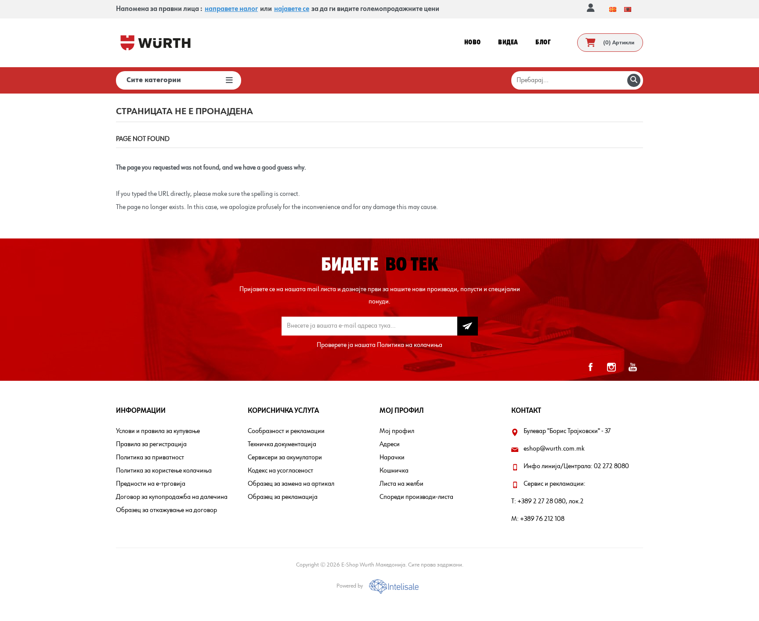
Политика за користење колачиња (164, 470)
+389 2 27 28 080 (541, 501)
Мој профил (397, 431)
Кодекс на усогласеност (280, 470)
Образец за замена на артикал (291, 483)
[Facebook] (590, 367)
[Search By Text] (633, 80)
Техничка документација (282, 444)
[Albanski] (628, 9)
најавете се (291, 9)
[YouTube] (632, 367)
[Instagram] (611, 367)
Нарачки (392, 457)
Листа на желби (401, 483)
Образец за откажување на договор (166, 510)
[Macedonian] (613, 9)
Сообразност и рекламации (286, 431)
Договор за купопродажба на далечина (172, 497)
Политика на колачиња (409, 345)
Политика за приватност (150, 457)
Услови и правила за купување (158, 431)
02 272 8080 (611, 466)
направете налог (231, 9)
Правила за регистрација (151, 444)
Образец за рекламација (283, 497)
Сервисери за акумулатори (285, 457)
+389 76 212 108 (542, 519)
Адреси (390, 444)
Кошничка (394, 470)
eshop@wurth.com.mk (554, 448)
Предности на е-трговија (150, 483)
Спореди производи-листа (416, 497)
